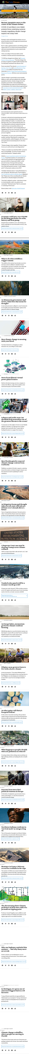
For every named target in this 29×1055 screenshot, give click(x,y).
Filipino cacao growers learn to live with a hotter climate (13, 668)
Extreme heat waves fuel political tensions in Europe (12, 791)
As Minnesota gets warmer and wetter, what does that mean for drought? (13, 302)
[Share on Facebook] (2, 193)
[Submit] (27, 15)
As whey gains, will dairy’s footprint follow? (11, 711)
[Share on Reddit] (15, 193)
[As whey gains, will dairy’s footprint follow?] (14, 698)
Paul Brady (6, 541)
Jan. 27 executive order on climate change (11, 174)
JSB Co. (5, 663)
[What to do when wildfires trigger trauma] (14, 247)
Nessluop (5, 985)
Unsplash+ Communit (8, 296)
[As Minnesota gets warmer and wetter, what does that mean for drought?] (14, 288)
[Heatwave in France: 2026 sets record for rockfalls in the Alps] (14, 854)
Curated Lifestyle (7, 335)
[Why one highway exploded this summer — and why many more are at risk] (14, 935)
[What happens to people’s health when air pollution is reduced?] (14, 738)
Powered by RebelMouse (25, 3)
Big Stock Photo (10, 579)
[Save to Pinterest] (9, 193)
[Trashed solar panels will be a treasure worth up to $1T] (14, 571)
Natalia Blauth (6, 823)
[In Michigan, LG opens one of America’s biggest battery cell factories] (14, 977)
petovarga (6, 373)
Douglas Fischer (4, 36)
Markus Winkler (7, 745)
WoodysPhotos (7, 413)
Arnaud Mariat (6, 862)
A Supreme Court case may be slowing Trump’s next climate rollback (13, 547)
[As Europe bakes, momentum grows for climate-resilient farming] (14, 612)
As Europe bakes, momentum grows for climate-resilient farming (12, 626)
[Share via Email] (12, 193)
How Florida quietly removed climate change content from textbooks (13, 463)
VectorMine (6, 901)
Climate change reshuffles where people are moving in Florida (12, 1034)
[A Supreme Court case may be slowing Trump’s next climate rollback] (14, 533)
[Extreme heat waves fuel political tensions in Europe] (14, 777)
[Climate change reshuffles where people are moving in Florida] (14, 1020)
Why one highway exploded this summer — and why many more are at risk (14, 949)
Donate (14, 10)
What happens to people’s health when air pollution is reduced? (14, 751)
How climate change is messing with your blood (13, 340)
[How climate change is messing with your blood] (14, 327)
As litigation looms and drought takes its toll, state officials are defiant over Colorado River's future (14, 507)
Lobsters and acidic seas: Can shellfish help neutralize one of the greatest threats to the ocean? (14, 419)
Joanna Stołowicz (7, 706)
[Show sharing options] (27, 109)
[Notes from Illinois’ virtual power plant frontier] (14, 365)
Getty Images (6, 212)
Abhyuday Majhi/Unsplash (18, 188)
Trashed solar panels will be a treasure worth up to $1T (13, 584)
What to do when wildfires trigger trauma (11, 260)
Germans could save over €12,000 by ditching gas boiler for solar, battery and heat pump (14, 218)
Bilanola (5, 579)
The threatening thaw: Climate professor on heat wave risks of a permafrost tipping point (14, 907)
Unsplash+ (11, 212)
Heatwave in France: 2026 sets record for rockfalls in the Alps (13, 867)
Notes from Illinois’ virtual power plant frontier (12, 379)
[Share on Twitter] (6, 193)
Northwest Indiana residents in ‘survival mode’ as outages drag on (13, 829)
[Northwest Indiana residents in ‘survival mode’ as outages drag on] (14, 815)
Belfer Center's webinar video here (12, 89)
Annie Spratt (6, 620)
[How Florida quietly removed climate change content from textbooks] (14, 449)
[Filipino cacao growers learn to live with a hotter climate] (14, 655)
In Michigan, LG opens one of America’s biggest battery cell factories (13, 991)
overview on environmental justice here (13, 87)
